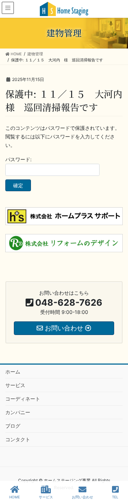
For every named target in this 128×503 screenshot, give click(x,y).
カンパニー (17, 412)
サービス (15, 385)
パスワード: (18, 159)
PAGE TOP (116, 470)
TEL (115, 497)
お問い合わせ (82, 497)
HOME (14, 497)
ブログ (12, 426)
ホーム (12, 372)
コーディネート (22, 399)
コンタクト (17, 439)
